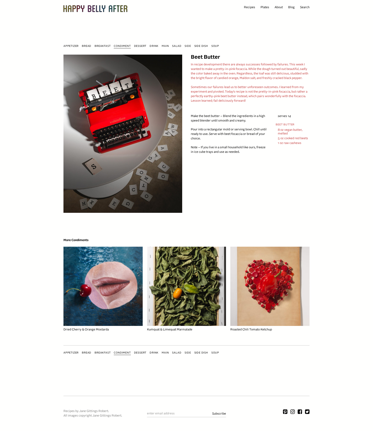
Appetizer (71, 46)
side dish (201, 46)
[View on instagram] (292, 412)
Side (188, 46)
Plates (265, 7)
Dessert (140, 46)
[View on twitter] (307, 412)
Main (165, 46)
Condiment (122, 46)
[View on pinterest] (285, 412)
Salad (176, 46)
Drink (154, 46)
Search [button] (305, 7)
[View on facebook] (300, 412)
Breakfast (103, 46)
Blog (291, 7)
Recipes (249, 7)
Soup (215, 46)
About (279, 7)
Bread (86, 46)
